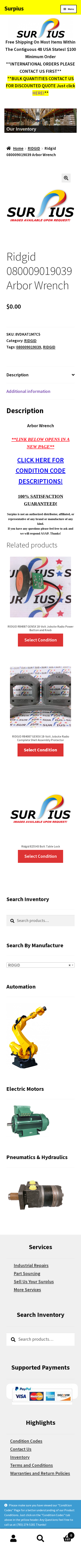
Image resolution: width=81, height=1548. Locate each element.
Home (18, 148)
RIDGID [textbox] (39, 965)
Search (40, 1538)
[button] (66, 178)
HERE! (38, 93)
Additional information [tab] (28, 391)
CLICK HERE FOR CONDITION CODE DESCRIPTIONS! (41, 470)
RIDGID (34, 148)
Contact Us (20, 1449)
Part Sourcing (27, 1273)
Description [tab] (17, 375)
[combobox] (40, 965)
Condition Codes (26, 1441)
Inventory (20, 1457)
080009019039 (28, 347)
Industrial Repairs (31, 1265)
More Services (27, 1289)
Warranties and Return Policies (40, 1473)
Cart (63, 1533)
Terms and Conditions (31, 1465)
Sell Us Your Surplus (34, 1281)
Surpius (14, 8)
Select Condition (40, 640)
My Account (13, 1538)
